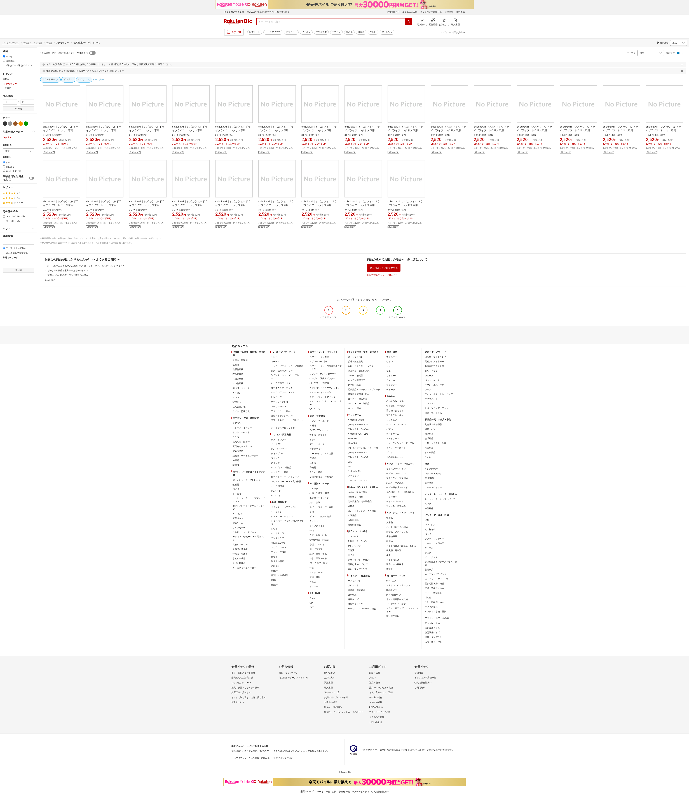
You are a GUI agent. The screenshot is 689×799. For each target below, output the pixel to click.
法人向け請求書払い (333, 707)
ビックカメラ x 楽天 (234, 12)
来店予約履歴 (330, 702)
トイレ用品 (430, 452)
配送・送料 (374, 672)
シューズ (429, 375)
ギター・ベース (317, 444)
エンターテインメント (320, 498)
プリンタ (275, 458)
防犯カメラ (391, 590)
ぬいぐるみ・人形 (395, 401)
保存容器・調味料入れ (358, 371)
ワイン (389, 361)
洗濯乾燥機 (238, 369)
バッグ (428, 504)
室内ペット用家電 (395, 564)
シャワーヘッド (278, 547)
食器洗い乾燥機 (240, 549)
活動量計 (275, 566)
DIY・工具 (391, 580)
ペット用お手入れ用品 (397, 527)
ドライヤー (291, 32)
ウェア (428, 389)
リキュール (391, 375)
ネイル (351, 555)
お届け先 (7, 145)
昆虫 (388, 555)
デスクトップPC (279, 439)
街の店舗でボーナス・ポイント (294, 677)
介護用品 (352, 515)
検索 (20, 109)
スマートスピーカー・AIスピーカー (287, 422)
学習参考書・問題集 (319, 540)
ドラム (313, 439)
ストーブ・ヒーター (242, 427)
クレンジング (354, 546)
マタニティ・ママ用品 (397, 478)
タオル (428, 457)
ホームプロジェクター (282, 383)
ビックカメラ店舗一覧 (431, 12)
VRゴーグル (315, 409)
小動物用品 (391, 536)
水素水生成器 (239, 558)
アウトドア (430, 403)
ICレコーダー (277, 397)
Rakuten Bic (238, 22)
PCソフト (276, 495)
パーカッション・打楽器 (321, 453)
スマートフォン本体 (319, 357)
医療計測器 (353, 520)
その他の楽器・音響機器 (321, 477)
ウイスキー (391, 357)
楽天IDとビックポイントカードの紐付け (343, 712)
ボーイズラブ (316, 549)
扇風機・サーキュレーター (245, 455)
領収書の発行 (375, 697)
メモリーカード (278, 406)
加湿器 (236, 460)
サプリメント (354, 580)
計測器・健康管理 (356, 590)
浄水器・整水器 (240, 554)
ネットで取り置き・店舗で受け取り (248, 697)
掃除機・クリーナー (242, 388)
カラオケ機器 (316, 472)
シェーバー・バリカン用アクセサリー (287, 522)
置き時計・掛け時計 (434, 583)
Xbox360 (352, 443)
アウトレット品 (432, 623)
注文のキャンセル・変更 (381, 687)
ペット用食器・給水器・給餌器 (401, 546)
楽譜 (312, 512)
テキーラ (390, 389)
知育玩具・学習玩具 (396, 406)
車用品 (49, 42)
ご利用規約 (419, 687)
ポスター (314, 586)
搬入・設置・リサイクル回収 (245, 687)
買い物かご (329, 672)
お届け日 (7, 157)
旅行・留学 (315, 502)
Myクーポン (330, 692)
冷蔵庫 (349, 32)
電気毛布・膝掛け (241, 441)
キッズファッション (396, 469)
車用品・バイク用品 (32, 42)
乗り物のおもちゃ (395, 410)
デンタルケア (277, 538)
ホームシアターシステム (283, 392)
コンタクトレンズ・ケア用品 (362, 511)
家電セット (254, 32)
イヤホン (306, 32)
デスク (428, 552)
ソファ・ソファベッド (435, 539)
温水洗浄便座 (277, 561)
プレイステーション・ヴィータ (363, 448)
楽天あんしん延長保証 (242, 677)
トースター (238, 494)
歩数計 (274, 570)
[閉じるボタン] (682, 64)
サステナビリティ (360, 791)
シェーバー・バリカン (282, 516)
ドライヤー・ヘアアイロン (284, 507)
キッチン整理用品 (356, 380)
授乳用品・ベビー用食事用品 (400, 492)
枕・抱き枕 (430, 529)
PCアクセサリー (279, 449)
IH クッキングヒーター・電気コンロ (249, 538)
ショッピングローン (241, 682)
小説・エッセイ (317, 544)
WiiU (350, 462)
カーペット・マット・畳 (436, 579)
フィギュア (391, 420)
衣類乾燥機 (238, 374)
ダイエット (353, 585)
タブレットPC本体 (319, 361)
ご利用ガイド (392, 12)
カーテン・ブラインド (435, 574)
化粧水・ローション (357, 541)
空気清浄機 (321, 32)
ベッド (428, 534)
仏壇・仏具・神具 (433, 642)
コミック (314, 488)
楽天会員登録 (458, 32)
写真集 (313, 582)
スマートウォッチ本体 (320, 392)
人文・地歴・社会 (318, 535)
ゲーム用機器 (277, 486)
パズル (389, 429)
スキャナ (275, 463)
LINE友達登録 (376, 707)
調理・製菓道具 (355, 361)
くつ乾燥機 (238, 383)
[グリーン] (26, 123)
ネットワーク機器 (279, 472)
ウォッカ (390, 380)
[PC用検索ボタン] (408, 21)
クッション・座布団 (434, 543)
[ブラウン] (15, 123)
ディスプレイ (277, 453)
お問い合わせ (375, 722)
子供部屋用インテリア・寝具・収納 (441, 563)
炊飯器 (236, 484)
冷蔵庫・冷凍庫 (240, 360)
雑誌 (312, 530)
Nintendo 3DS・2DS (358, 434)
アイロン (237, 393)
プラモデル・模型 (395, 415)
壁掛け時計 (430, 478)
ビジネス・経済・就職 (320, 516)
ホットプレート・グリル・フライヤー (249, 507)
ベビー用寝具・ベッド (397, 487)
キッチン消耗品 (355, 375)
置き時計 (429, 483)
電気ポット (238, 518)
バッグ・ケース (432, 380)
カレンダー (315, 521)
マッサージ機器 (278, 552)
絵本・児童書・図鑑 (319, 493)
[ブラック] (5, 123)
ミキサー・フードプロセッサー (248, 532)
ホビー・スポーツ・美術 (321, 507)
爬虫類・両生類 (393, 550)
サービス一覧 (323, 791)
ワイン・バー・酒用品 (358, 403)
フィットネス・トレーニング (439, 394)
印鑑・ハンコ (431, 429)
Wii (349, 466)
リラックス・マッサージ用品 (362, 608)
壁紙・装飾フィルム (434, 588)
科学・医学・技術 (318, 558)
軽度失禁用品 (354, 525)
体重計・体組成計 (279, 575)
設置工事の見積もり (241, 692)
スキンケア (353, 536)
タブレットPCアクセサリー (323, 374)
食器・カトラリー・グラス (361, 366)
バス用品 (429, 448)
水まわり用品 (354, 408)
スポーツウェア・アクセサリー (440, 408)
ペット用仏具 (392, 559)
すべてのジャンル (10, 42)
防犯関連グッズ (432, 628)
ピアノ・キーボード (319, 421)
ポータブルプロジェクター (284, 428)
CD (311, 603)
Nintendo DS (354, 471)
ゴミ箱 (428, 597)
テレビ (373, 32)
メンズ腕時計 (431, 469)
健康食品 (352, 594)
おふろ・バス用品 (395, 483)
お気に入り (329, 677)
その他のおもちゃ (395, 457)
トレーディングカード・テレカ (401, 443)
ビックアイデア (272, 32)
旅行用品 (429, 508)
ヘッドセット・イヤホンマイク (325, 387)
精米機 (236, 489)
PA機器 (313, 425)
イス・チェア (431, 557)
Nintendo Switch (356, 420)
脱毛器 (274, 528)
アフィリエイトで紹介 (380, 712)
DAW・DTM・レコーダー (322, 430)
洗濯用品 (429, 438)
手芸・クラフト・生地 (435, 443)
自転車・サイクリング (435, 357)
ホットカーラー (278, 533)
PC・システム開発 (319, 563)
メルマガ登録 (375, 702)
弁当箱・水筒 (354, 385)
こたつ (236, 437)
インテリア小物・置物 (435, 611)
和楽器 (313, 467)
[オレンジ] (20, 123)
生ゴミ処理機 (239, 563)
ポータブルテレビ (279, 401)
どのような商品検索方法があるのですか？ (67, 270)
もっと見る (50, 280)
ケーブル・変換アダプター (322, 378)
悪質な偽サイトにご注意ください (277, 758)
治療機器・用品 (355, 497)
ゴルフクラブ (431, 371)
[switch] (31, 178)
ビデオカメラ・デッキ (282, 387)
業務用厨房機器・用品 (358, 394)
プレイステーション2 (358, 457)
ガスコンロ (238, 513)
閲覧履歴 (328, 682)
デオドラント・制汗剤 (358, 559)
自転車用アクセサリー (435, 366)
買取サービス (237, 702)
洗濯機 (361, 32)
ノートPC (276, 444)
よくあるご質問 (409, 12)
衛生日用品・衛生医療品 (360, 501)
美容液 (351, 550)
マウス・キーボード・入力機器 (286, 481)
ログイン (445, 32)
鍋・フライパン (355, 357)
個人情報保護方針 (423, 682)
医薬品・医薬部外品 (357, 492)
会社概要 (449, 12)
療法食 (389, 569)
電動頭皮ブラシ (278, 542)
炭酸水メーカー (240, 544)
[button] (18, 131)
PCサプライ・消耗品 (281, 467)
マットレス (430, 525)
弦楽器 (313, 463)
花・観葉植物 (392, 616)
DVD (312, 607)
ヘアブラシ (276, 512)
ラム (388, 371)
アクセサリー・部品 (280, 411)
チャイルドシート (395, 501)
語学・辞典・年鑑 (318, 554)
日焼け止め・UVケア (358, 564)
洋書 (312, 568)
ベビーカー (391, 497)
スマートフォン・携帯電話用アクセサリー (326, 367)
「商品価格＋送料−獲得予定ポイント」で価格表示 (63, 53)
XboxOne (352, 438)
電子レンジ (387, 32)
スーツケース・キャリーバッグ (440, 499)
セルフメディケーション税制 (245, 758)
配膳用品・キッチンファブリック (364, 389)
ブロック (390, 452)
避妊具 (351, 506)
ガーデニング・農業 (396, 604)
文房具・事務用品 (433, 424)
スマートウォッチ (433, 487)
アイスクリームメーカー (244, 568)
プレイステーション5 (358, 424)
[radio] (4, 56)
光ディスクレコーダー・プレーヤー (287, 377)
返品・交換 (374, 682)
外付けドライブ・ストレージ (285, 477)
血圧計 (274, 580)
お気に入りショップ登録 (381, 692)
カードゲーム (392, 434)
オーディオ (276, 361)
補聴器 (274, 556)
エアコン (336, 32)
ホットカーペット (241, 432)
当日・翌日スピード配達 (243, 672)
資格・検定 (315, 577)
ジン (388, 366)
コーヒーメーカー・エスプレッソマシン (249, 500)
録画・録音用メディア (282, 371)
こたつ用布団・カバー (435, 602)
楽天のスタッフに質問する (384, 268)
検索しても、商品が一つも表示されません (67, 275)
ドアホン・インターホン (398, 585)
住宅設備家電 (239, 407)
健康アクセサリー (356, 604)
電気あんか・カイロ (242, 446)
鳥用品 (389, 541)
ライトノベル (316, 572)
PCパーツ (276, 491)
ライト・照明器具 (241, 411)
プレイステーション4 (358, 429)
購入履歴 (328, 687)
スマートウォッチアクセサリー (325, 397)
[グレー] (10, 123)
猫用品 (389, 518)
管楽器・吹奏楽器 (318, 435)
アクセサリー (316, 449)
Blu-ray (313, 598)
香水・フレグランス (357, 569)
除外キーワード (10, 257)
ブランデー (391, 385)
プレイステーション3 (358, 452)
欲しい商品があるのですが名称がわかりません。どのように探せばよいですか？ (86, 266)
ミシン (236, 397)
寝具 (427, 520)
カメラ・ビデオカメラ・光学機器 (287, 366)
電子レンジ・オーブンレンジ (247, 480)
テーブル (429, 548)
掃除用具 (429, 434)
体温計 (274, 584)
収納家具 (429, 569)
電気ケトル (238, 523)
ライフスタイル (317, 526)
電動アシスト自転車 (434, 361)
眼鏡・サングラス (433, 413)
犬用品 (389, 522)
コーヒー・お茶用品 (357, 399)
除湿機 (236, 465)
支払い (372, 677)
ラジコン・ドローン (396, 424)
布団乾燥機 (238, 379)
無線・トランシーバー (282, 415)
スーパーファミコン (357, 480)
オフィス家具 (431, 607)
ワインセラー (239, 527)
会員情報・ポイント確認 (336, 697)
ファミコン (353, 476)
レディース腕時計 (433, 473)
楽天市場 (460, 12)
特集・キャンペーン (288, 672)
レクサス (7, 137)
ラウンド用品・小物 (434, 385)
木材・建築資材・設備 (397, 599)
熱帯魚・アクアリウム (397, 532)
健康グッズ (353, 599)
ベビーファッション (396, 473)
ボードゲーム (392, 438)
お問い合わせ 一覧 (341, 791)
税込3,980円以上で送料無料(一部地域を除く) (268, 12)
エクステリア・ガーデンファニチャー (402, 610)
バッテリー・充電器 (319, 383)
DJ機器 (313, 458)
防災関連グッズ (393, 594)
